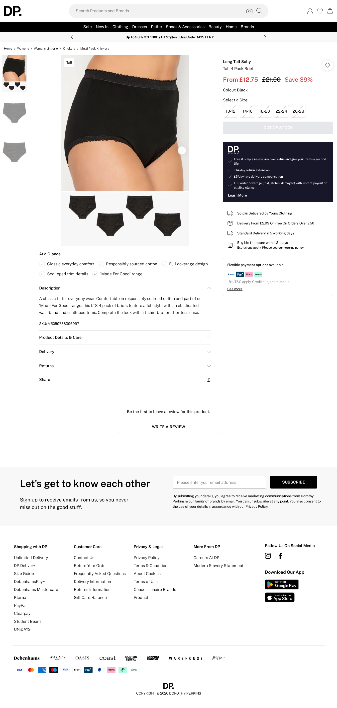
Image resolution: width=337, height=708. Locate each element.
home (8, 48)
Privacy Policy (146, 557)
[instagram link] (268, 556)
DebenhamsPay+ (29, 581)
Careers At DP (206, 557)
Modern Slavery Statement (218, 565)
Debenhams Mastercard (36, 589)
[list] (125, 150)
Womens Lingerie (46, 48)
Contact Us (84, 557)
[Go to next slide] (182, 150)
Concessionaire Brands (155, 589)
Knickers (69, 48)
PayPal (20, 605)
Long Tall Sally (237, 61)
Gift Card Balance (90, 597)
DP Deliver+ (24, 565)
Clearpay (22, 613)
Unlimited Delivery (31, 557)
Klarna (20, 597)
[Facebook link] (280, 556)
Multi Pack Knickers (94, 48)
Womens (23, 48)
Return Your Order (90, 565)
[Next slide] (265, 37)
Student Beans (27, 621)
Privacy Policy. (256, 506)
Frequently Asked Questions (100, 573)
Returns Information (92, 589)
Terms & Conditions (151, 565)
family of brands (208, 501)
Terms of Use (146, 581)
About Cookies (147, 573)
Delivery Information (92, 581)
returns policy (294, 247)
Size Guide (24, 573)
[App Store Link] (282, 590)
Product (141, 597)
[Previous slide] (72, 37)
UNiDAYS (22, 629)
